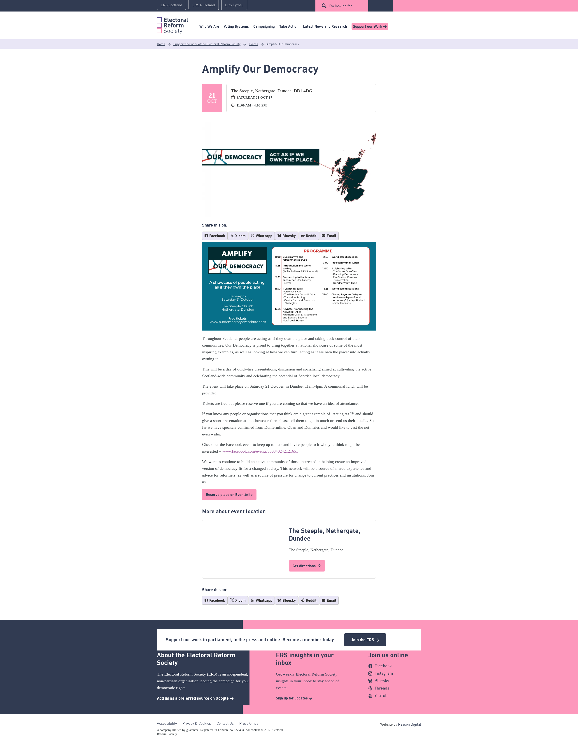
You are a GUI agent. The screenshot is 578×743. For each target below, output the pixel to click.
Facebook (216, 236)
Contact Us (225, 723)
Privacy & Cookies (196, 723)
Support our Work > (370, 26)
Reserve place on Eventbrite (229, 494)
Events (253, 44)
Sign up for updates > (294, 698)
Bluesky (289, 236)
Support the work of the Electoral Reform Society (206, 44)
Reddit (311, 236)
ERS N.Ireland (203, 5)
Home (161, 44)
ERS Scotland (171, 5)
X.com (240, 236)
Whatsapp (263, 236)
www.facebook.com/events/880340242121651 (260, 451)
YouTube (382, 695)
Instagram (384, 673)
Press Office (248, 723)
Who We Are (209, 26)
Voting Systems (236, 26)
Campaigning (264, 26)
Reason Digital (409, 724)
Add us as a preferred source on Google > (195, 698)
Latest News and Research (325, 26)
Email (331, 236)
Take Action (288, 26)
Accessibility (167, 723)
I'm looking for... (341, 6)
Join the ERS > (365, 639)
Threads (382, 687)
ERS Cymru (234, 5)
